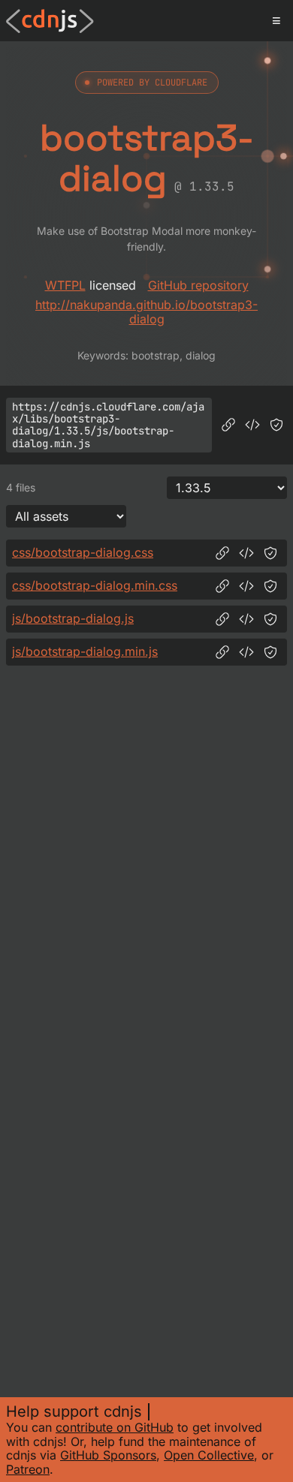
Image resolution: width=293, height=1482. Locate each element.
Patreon (28, 1469)
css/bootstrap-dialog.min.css (94, 585)
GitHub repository (198, 285)
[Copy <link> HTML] (246, 553)
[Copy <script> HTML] (252, 424)
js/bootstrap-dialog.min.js (85, 651)
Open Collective (209, 1454)
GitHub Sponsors (108, 1454)
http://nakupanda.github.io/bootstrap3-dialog (146, 311)
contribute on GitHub (115, 1427)
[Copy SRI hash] (276, 424)
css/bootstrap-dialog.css (82, 552)
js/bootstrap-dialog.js (73, 618)
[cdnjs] (50, 21)
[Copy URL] (228, 424)
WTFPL (65, 285)
